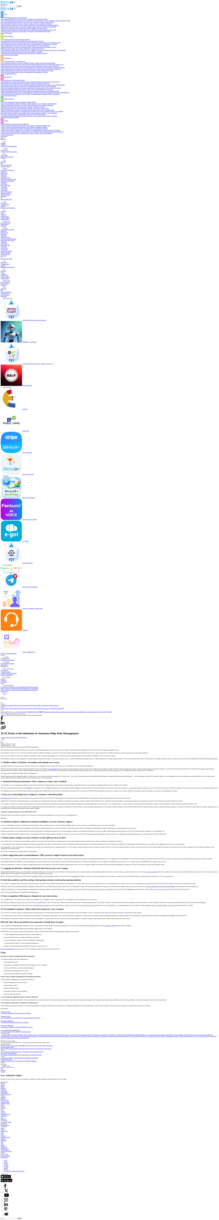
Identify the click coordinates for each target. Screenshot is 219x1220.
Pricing (3, 138)
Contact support (5, 1102)
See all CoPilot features (7, 135)
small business (75, 876)
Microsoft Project (5, 1137)
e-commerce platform (151, 872)
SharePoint (4, 1140)
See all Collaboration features (9, 73)
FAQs (27, 1038)
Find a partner (4, 1154)
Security (6, 1166)
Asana (2, 1128)
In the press (4, 1091)
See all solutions (5, 295)
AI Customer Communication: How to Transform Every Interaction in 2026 (21, 1055)
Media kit (3, 1088)
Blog (2, 1109)
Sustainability (4, 1092)
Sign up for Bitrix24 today (8, 949)
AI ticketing (28, 788)
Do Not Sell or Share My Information (14, 1171)
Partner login (4, 1157)
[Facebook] (5, 1187)
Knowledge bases (5, 798)
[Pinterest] (5, 1210)
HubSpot (3, 1136)
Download (3, 1123)
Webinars (3, 1099)
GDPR (6, 1165)
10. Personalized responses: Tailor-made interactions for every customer (183, 1036)
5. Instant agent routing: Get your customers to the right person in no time (179, 1035)
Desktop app (4, 1148)
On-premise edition (6, 1122)
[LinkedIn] (6, 1206)
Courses (3, 1106)
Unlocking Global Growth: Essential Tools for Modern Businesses (19, 1061)
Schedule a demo (5, 1103)
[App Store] (6, 1178)
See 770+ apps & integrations (9, 653)
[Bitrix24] (8, 3)
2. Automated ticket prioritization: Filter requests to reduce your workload (56, 1035)
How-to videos (5, 1100)
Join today (3, 818)
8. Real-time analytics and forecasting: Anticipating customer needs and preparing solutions (104, 1036)
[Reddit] (6, 1215)
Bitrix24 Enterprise (6, 1094)
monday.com (4, 1131)
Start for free (4, 4)
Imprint (6, 1168)
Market (3, 1145)
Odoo (2, 1142)
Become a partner (5, 1156)
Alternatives (4, 1116)
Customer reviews (5, 1114)
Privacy (6, 1163)
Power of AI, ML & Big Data (19, 737)
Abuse (6, 1169)
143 (8, 1065)
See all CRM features (6, 33)
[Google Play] (6, 1181)
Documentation (5, 1125)
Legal (5, 1160)
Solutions (3, 1113)
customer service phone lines (41, 905)
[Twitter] (6, 1192)
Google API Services (6, 1151)
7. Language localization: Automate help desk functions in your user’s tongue (59, 1036)
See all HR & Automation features (10, 117)
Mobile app (4, 1146)
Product (3, 1085)
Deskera (3, 1139)
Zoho (2, 1133)
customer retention (110, 925)
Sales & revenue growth (7, 1047)
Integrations (4, 296)
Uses (2, 1117)
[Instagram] (6, 1201)
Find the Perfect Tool (6, 1059)
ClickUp (3, 1129)
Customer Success (6, 737)
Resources (3, 1119)
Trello (2, 1134)
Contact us (3, 1089)
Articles (3, 715)
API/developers (5, 1150)
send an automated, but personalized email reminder (161, 886)
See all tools (4, 136)
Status (2, 1105)
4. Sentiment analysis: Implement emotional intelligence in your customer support (137, 1035)
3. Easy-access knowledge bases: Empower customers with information (96, 1035)
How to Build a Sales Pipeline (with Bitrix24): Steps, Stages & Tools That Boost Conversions (26, 1048)
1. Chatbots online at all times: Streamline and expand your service (19, 1035)
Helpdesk (3, 1097)
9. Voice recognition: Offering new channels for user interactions (146, 1036)
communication (53, 769)
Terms (5, 1162)
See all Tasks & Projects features (9, 55)
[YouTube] (6, 1197)
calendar (161, 844)
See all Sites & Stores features (9, 95)
